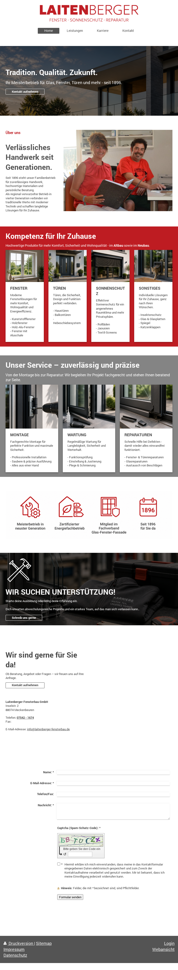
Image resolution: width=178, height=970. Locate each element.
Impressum (14, 949)
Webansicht (163, 949)
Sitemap (44, 943)
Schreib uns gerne (24, 618)
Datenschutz (15, 955)
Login (169, 943)
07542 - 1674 (25, 717)
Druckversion (21, 943)
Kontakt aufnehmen (25, 91)
